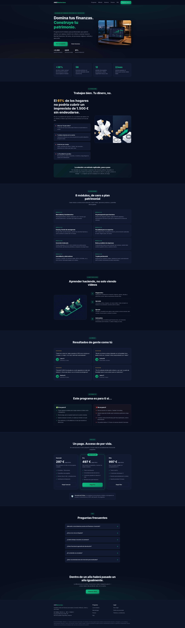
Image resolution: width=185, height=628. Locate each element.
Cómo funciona (75, 44)
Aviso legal (115, 607)
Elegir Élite (119, 484)
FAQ (118, 2)
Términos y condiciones (119, 612)
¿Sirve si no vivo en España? (75, 533)
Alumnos (106, 2)
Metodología (95, 610)
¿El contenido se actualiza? (74, 553)
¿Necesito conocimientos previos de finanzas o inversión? (83, 526)
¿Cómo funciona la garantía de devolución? (79, 546)
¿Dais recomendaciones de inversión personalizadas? (82, 559)
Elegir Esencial (66, 484)
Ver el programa (60, 44)
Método (100, 2)
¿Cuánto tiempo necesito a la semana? (78, 539)
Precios (113, 2)
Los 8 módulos (95, 607)
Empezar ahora (126, 2)
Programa (93, 2)
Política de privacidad (118, 610)
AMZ (60, 2)
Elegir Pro (92, 484)
